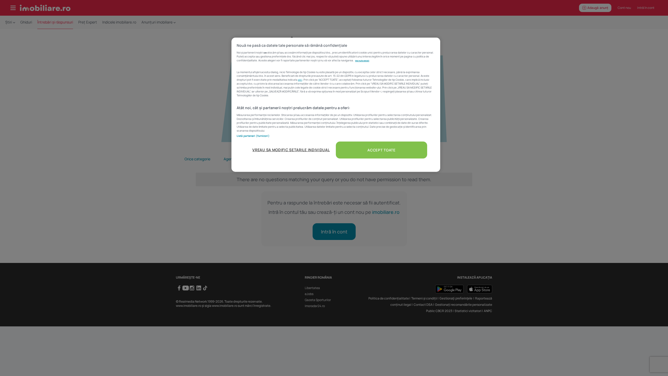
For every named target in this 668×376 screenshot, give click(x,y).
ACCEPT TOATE (381, 150)
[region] (335, 105)
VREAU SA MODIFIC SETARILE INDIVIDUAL (291, 149)
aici (300, 79)
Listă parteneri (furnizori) (253, 136)
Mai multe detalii (362, 60)
